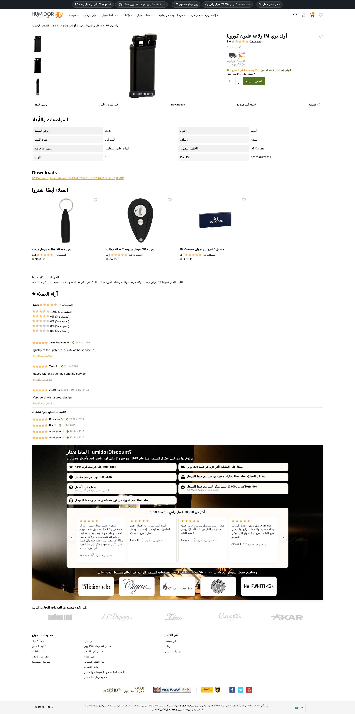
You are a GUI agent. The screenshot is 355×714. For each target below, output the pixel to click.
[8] (48, 255)
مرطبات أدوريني (112, 282)
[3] (240, 42)
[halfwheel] (259, 586)
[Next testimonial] (283, 537)
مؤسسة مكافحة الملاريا (191, 705)
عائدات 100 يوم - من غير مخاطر (94, 476)
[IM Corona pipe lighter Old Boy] (37, 44)
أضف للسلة (254, 81)
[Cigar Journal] (137, 586)
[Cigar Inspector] (177, 586)
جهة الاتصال (38, 641)
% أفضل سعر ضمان (269, 4)
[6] (45, 255)
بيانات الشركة (91, 667)
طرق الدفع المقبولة (94, 661)
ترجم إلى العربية (42, 355)
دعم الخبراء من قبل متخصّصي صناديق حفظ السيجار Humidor (112, 500)
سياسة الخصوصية (41, 661)
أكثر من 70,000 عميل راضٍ (229, 4)
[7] (46, 255)
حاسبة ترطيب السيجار (95, 677)
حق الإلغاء (89, 656)
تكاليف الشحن (39, 646)
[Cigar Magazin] (218, 586)
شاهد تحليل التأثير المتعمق (164, 709)
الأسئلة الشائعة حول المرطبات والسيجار (104, 672)
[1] (233, 42)
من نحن (88, 641)
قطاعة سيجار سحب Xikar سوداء (51, 249)
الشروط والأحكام (41, 656)
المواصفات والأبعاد (109, 104)
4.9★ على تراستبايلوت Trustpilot (93, 4)
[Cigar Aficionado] (96, 586)
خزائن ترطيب (150, 282)
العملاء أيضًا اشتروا (246, 104)
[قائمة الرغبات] (320, 16)
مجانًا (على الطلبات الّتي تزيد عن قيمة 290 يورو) (215, 466)
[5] (247, 42)
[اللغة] (299, 708)
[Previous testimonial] (71, 537)
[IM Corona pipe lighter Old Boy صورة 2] (37, 66)
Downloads (178, 104)
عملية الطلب (38, 651)
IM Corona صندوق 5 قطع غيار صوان (202, 249)
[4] (243, 42)
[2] (236, 42)
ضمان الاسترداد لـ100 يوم (97, 646)
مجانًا (144, 4)
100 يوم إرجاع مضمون (186, 4)
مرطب (132, 282)
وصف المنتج (41, 104)
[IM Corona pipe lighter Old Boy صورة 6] (37, 87)
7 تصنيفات (255, 41)
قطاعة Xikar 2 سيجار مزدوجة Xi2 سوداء (130, 249)
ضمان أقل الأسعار (85, 487)
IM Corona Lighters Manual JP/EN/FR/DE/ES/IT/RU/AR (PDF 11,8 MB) (78, 178)
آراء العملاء (314, 104)
